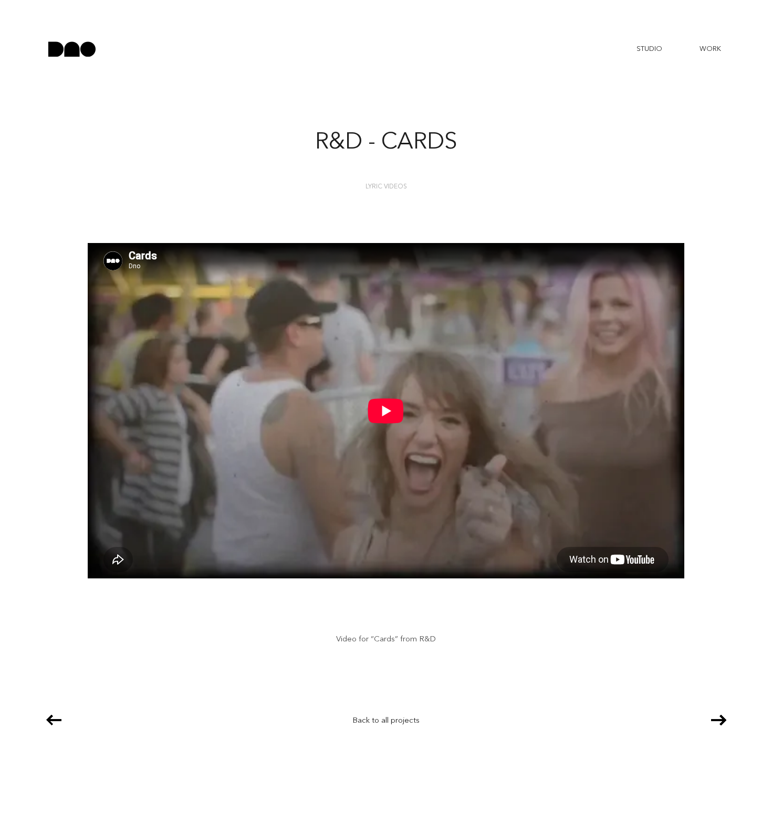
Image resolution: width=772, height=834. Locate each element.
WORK (710, 49)
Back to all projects (386, 721)
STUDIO (649, 49)
